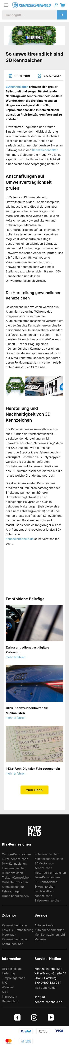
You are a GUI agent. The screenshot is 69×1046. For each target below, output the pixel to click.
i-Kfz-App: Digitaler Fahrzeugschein (33, 768)
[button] (11, 386)
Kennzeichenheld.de (20, 539)
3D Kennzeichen (17, 87)
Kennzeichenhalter (45, 150)
